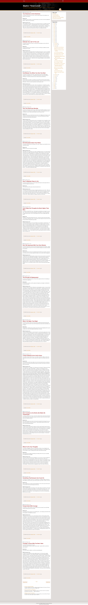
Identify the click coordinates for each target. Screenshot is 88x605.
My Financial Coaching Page (57, 18)
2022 (54, 28)
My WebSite (54, 13)
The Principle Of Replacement (30, 277)
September (56, 74)
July (55, 77)
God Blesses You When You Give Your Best (34, 73)
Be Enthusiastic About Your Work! (32, 142)
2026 (54, 23)
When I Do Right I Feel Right (30, 321)
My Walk (29, 36)
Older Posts (48, 582)
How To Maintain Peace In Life (31, 181)
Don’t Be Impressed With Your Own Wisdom (34, 245)
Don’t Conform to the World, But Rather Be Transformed (34, 413)
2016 (54, 36)
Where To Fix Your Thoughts (30, 446)
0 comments (38, 99)
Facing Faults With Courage (30, 506)
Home (36, 581)
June (55, 78)
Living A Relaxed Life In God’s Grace (32, 355)
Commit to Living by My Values (29, 586)
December (56, 43)
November (56, 44)
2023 (54, 27)
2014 (54, 39)
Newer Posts (25, 582)
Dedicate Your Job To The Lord (31, 41)
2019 (54, 32)
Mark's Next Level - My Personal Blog (58, 17)
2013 (54, 40)
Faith (27, 36)
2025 (54, 24)
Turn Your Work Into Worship (30, 108)
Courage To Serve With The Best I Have (33, 543)
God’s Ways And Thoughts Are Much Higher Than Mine (36, 209)
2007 (54, 88)
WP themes (50, 603)
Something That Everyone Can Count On (33, 478)
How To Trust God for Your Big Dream (30, 589)
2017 (54, 35)
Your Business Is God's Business (31, 13)
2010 (54, 84)
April (55, 81)
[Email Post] (40, 99)
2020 (54, 31)
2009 (54, 85)
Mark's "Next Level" (32, 6)
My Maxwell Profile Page (56, 16)
